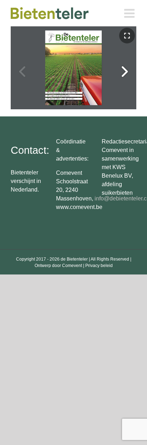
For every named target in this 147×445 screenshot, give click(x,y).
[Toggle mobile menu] (130, 13)
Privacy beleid (99, 265)
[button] (124, 71)
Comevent (72, 265)
